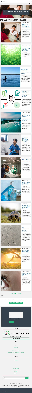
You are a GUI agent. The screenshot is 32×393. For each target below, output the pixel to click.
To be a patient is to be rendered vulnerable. (26, 161)
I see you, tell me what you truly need (26, 274)
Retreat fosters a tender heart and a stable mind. (26, 207)
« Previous (11, 293)
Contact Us (16, 358)
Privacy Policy (16, 371)
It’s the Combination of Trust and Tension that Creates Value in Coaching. (26, 117)
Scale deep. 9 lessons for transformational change (26, 71)
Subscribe (16, 360)
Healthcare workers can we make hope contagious (26, 49)
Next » (21, 293)
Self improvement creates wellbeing (25, 229)
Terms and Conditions (16, 368)
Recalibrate (16, 347)
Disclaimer (16, 373)
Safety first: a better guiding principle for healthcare (16, 352)
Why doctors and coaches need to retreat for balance (26, 252)
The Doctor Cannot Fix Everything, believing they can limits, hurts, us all (25, 140)
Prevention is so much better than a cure (26, 183)
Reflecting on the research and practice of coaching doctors (26, 94)
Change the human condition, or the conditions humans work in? (26, 27)
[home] (16, 333)
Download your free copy (16, 302)
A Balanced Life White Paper (16, 350)
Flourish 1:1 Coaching (16, 349)
